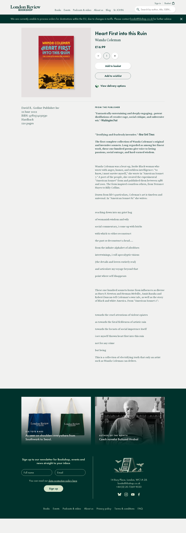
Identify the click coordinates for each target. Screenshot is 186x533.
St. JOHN (118, 10)
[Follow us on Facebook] (139, 494)
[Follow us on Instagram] (126, 494)
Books (58, 10)
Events (67, 10)
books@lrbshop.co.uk (141, 18)
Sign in (158, 3)
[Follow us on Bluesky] (119, 494)
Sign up (53, 488)
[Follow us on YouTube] (133, 494)
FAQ (140, 508)
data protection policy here (62, 480)
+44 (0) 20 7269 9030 (128, 486)
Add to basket (113, 66)
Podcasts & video (82, 10)
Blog (108, 10)
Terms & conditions (124, 508)
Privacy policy (104, 508)
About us (98, 10)
